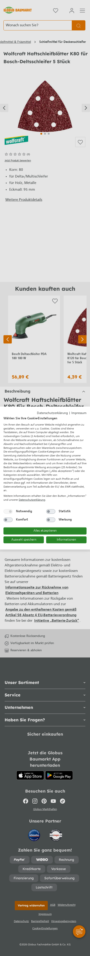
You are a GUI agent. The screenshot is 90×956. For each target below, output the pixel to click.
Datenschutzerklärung (52, 412)
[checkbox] (8, 511)
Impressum (79, 412)
